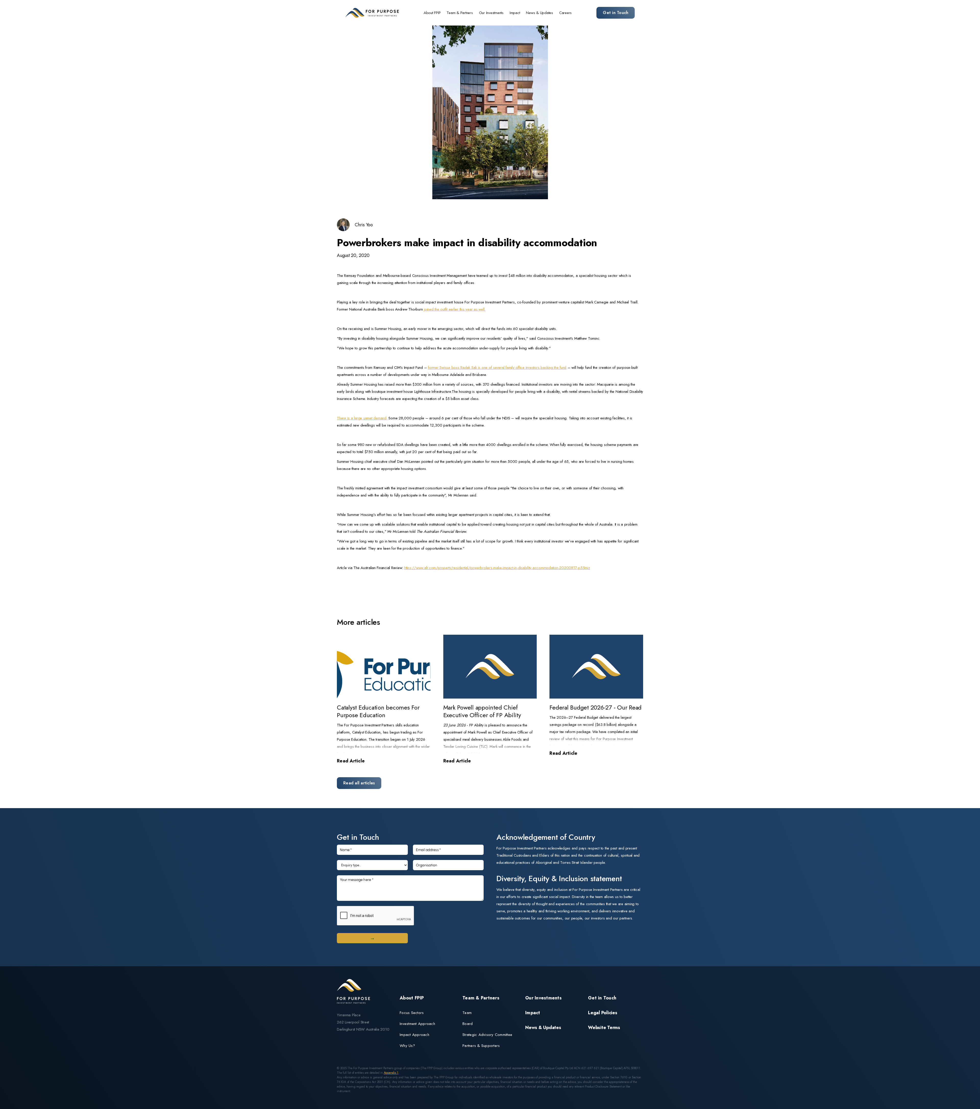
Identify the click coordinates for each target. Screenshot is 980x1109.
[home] (372, 13)
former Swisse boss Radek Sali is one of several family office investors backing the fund (497, 367)
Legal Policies (602, 1012)
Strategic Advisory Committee (487, 1034)
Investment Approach (417, 1024)
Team (467, 1013)
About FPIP (432, 13)
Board (467, 1024)
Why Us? (407, 1045)
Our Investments (491, 13)
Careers (565, 13)
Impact (515, 13)
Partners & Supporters (481, 1045)
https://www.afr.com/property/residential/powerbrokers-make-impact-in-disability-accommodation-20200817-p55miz (497, 568)
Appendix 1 (391, 1072)
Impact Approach (414, 1034)
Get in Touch (615, 13)
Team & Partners (460, 13)
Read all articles (359, 783)
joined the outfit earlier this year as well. (454, 309)
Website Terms (604, 1027)
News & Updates (539, 13)
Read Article (351, 761)
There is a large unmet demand (361, 418)
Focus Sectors (412, 1013)
